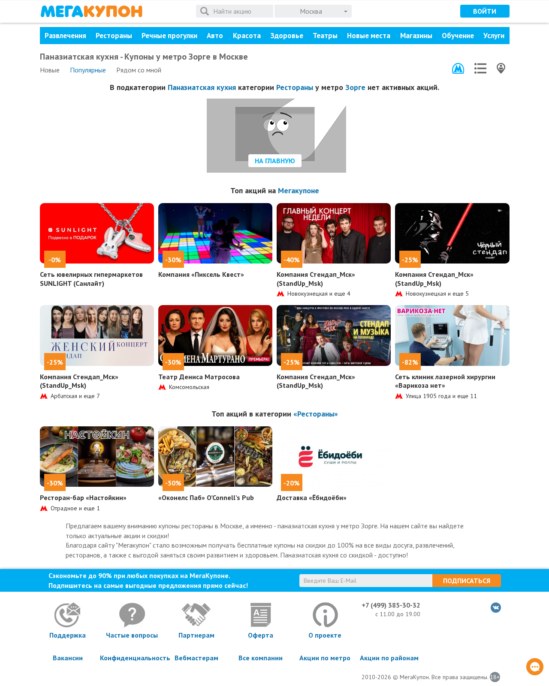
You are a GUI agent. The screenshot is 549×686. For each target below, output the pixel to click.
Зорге (355, 87)
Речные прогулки (169, 35)
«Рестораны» (315, 414)
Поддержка (67, 635)
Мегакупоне (298, 190)
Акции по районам (389, 657)
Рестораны (114, 35)
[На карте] (501, 68)
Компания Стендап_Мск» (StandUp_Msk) (316, 279)
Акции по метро (324, 657)
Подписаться (466, 580)
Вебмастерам (196, 657)
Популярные (88, 70)
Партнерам (196, 635)
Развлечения (65, 35)
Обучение (458, 35)
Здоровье (286, 35)
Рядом (138, 70)
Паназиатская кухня (202, 87)
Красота (247, 35)
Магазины (416, 35)
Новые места (368, 35)
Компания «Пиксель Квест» (201, 274)
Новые (50, 70)
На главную (275, 160)
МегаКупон (91, 11)
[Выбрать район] (480, 68)
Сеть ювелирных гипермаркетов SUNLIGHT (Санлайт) (91, 279)
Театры (325, 35)
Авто (215, 35)
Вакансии (68, 657)
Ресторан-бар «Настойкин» (83, 497)
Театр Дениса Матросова (199, 376)
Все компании (260, 657)
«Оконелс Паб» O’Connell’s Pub (206, 497)
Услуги (493, 35)
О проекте (324, 635)
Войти (484, 11)
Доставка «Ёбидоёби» (312, 497)
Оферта (260, 635)
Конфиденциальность (132, 657)
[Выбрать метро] (458, 68)
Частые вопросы (132, 635)
